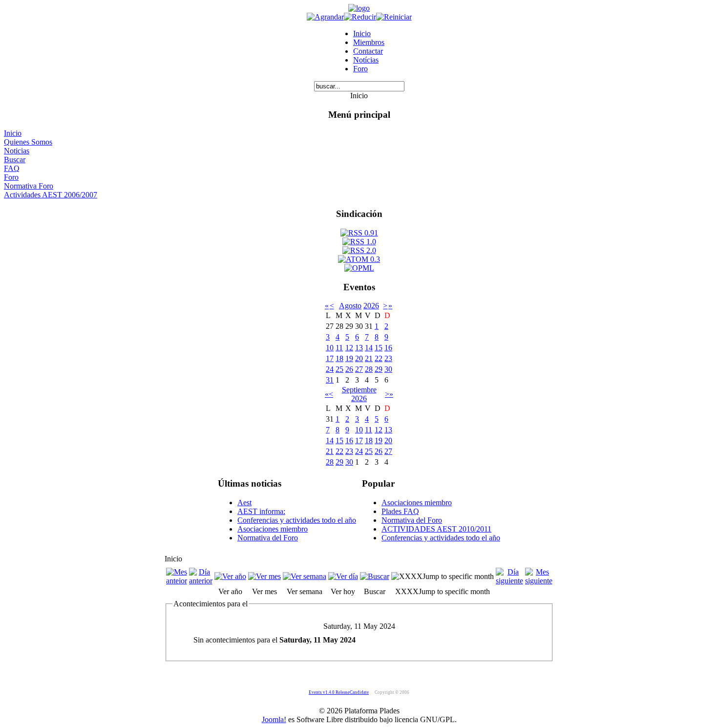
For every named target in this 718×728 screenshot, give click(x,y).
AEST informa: (261, 511)
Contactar (368, 51)
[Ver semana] (304, 576)
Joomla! (274, 719)
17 (330, 358)
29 (378, 369)
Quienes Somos (28, 142)
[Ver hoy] (343, 576)
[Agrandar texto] (325, 17)
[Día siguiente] (509, 581)
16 (388, 347)
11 (339, 347)
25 (339, 369)
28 (369, 369)
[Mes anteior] (176, 581)
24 (330, 369)
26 (349, 369)
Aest (244, 502)
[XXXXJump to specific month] (442, 576)
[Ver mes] (264, 576)
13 (359, 347)
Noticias (16, 151)
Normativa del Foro (267, 538)
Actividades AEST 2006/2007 (50, 195)
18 (339, 358)
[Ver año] (230, 576)
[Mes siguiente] (538, 581)
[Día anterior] (200, 581)
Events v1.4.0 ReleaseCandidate (339, 692)
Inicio (362, 33)
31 (330, 380)
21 (369, 358)
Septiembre (359, 389)
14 (369, 347)
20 (359, 358)
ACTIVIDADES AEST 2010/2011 (436, 529)
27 (359, 369)
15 (378, 347)
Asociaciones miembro (272, 529)
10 (330, 347)
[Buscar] (374, 576)
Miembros (368, 42)
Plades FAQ (400, 511)
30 (388, 369)
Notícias (366, 60)
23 (388, 358)
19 (349, 358)
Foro (360, 68)
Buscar (14, 159)
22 (378, 358)
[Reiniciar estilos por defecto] (394, 17)
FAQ (12, 168)
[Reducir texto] (360, 17)
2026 (371, 305)
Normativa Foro (28, 186)
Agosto (350, 305)
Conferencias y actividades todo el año (296, 520)
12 (349, 347)
